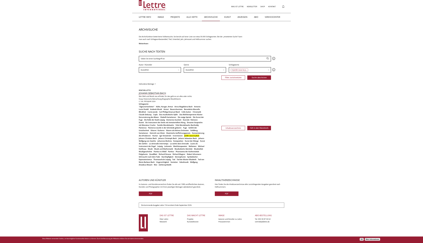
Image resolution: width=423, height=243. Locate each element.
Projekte (175, 17)
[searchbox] (160, 70)
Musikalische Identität (183, 149)
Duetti (141, 122)
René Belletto (145, 90)
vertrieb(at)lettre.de (262, 222)
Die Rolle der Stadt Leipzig (154, 120)
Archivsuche (211, 17)
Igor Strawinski (165, 136)
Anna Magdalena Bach (183, 106)
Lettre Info (145, 17)
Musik (150, 149)
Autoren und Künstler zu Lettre (230, 219)
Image (161, 17)
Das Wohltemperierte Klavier (190, 114)
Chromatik (197, 112)
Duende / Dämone (190, 120)
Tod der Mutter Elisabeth (186, 159)
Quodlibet (153, 154)
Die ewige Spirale (184, 117)
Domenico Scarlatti (173, 120)
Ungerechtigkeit (162, 162)
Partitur (171, 151)
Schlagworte (234, 65)
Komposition (178, 141)
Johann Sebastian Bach (152, 93)
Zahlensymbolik (165, 165)
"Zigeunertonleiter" (146, 106)
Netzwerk (163, 222)
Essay (141, 99)
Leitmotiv (168, 146)
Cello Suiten (186, 112)
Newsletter (252, 6)
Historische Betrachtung (152, 99)
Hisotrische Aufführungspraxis (178, 133)
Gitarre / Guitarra (157, 130)
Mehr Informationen (372, 239)
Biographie (166, 99)
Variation (174, 162)
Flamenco (143, 128)
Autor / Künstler (145, 65)
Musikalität (198, 149)
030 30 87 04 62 (264, 219)
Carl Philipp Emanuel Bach (169, 112)
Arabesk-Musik (156, 109)
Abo (256, 17)
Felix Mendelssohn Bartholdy (187, 125)
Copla (155, 114)
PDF (150, 193)
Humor (155, 136)
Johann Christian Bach (148, 138)
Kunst (227, 17)
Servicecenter (272, 17)
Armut (166, 109)
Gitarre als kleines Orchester (177, 130)
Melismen (193, 146)
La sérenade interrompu (158, 143)
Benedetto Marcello (192, 109)
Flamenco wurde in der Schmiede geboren (165, 128)
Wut (155, 165)
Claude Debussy (145, 114)
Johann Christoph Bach (167, 138)
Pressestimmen (224, 222)
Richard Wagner (179, 154)
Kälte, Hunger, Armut (164, 106)
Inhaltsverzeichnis (233, 128)
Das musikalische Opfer (168, 114)
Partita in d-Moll (160, 151)
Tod (173, 159)
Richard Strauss (165, 154)
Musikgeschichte (145, 151)
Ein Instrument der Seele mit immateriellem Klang (165, 122)
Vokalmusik (184, 162)
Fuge (185, 128)
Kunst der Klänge (192, 141)
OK (362, 239)
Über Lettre (164, 219)
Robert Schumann (194, 154)
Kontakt (272, 6)
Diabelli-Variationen (168, 117)
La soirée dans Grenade (179, 143)
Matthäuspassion (180, 146)
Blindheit (142, 112)
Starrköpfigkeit (167, 157)
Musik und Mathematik (163, 149)
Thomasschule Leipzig (162, 159)
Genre (186, 65)
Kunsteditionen (193, 222)
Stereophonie (180, 157)
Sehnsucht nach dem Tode (149, 157)
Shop (262, 6)
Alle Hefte (192, 17)
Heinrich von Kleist (157, 133)
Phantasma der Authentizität (187, 151)
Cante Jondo (153, 112)
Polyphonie (143, 154)
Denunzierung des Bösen (149, 117)
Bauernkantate (176, 109)
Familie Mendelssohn (165, 125)
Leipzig (160, 146)
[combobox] (160, 70)
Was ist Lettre (237, 6)
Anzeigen (242, 17)
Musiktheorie (176, 99)
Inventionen (178, 136)
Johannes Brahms (165, 141)
